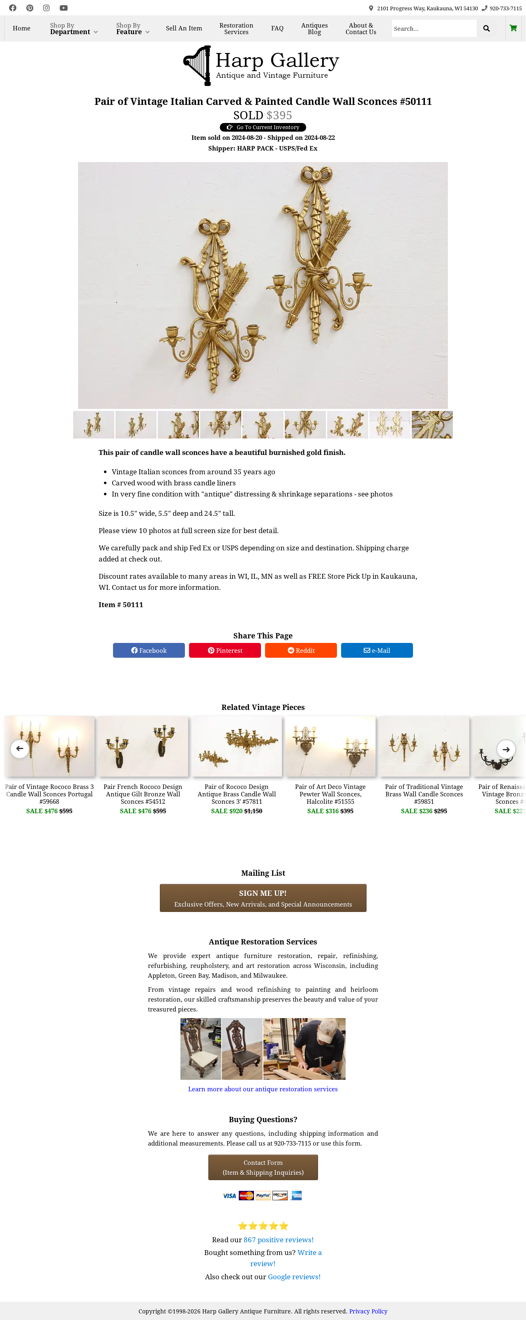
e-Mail (380, 650)
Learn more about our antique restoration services (263, 1089)
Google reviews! (294, 1276)
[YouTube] (64, 8)
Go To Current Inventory (268, 127)
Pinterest (228, 650)
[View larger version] (263, 285)
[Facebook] (12, 8)
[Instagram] (46, 8)
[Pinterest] (29, 8)
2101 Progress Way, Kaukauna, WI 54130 (427, 8)
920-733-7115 (506, 8)
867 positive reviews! (279, 1239)
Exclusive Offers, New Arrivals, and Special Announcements (263, 898)
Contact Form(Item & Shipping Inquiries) (263, 1167)
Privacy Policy (368, 1311)
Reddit (304, 650)
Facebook (152, 650)
